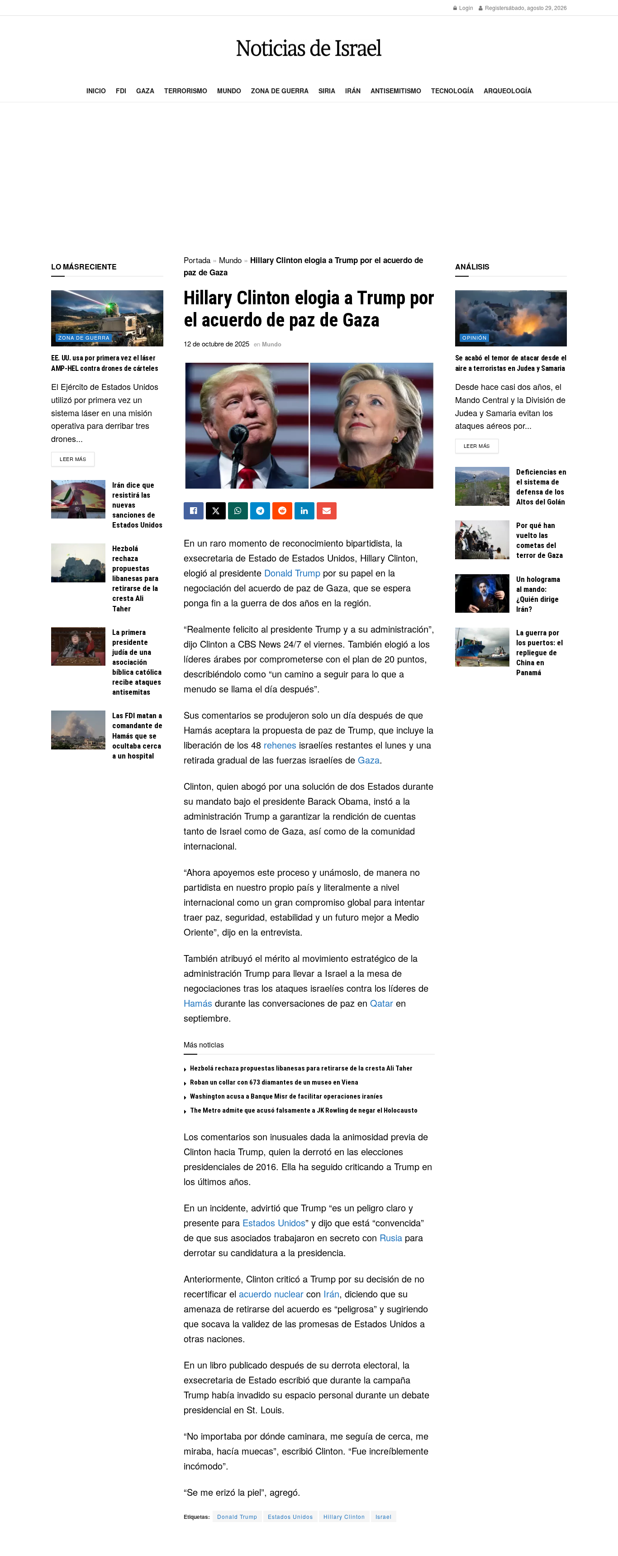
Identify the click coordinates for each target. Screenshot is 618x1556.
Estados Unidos (273, 1222)
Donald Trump (292, 572)
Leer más (77, 458)
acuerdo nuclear (271, 1293)
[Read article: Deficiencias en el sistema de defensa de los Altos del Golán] (482, 486)
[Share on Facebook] (194, 510)
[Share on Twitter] (216, 510)
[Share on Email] (327, 510)
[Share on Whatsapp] (238, 510)
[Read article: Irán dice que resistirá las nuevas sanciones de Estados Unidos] (78, 499)
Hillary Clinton (344, 1516)
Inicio (96, 90)
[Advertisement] (309, 179)
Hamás (198, 1002)
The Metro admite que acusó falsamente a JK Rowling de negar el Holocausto (304, 1110)
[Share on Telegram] (260, 510)
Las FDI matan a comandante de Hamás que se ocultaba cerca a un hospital (137, 735)
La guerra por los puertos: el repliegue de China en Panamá (539, 652)
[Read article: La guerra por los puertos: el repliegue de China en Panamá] (482, 647)
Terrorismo (185, 90)
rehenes (280, 744)
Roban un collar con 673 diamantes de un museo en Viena (274, 1082)
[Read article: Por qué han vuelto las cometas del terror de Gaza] (482, 539)
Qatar (381, 1002)
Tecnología (452, 90)
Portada (197, 259)
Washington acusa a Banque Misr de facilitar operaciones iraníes (286, 1096)
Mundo (229, 90)
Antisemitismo (396, 90)
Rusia (391, 1237)
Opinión (474, 337)
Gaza (145, 90)
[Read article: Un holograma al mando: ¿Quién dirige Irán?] (482, 593)
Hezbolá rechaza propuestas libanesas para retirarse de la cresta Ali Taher (301, 1068)
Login (465, 7)
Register (495, 7)
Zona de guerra (280, 90)
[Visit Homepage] (309, 48)
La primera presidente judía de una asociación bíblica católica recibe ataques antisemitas (137, 662)
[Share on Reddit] (282, 510)
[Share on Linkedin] (304, 510)
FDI (121, 90)
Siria (327, 90)
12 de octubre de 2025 (216, 343)
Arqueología (508, 90)
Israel (384, 1516)
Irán (353, 90)
